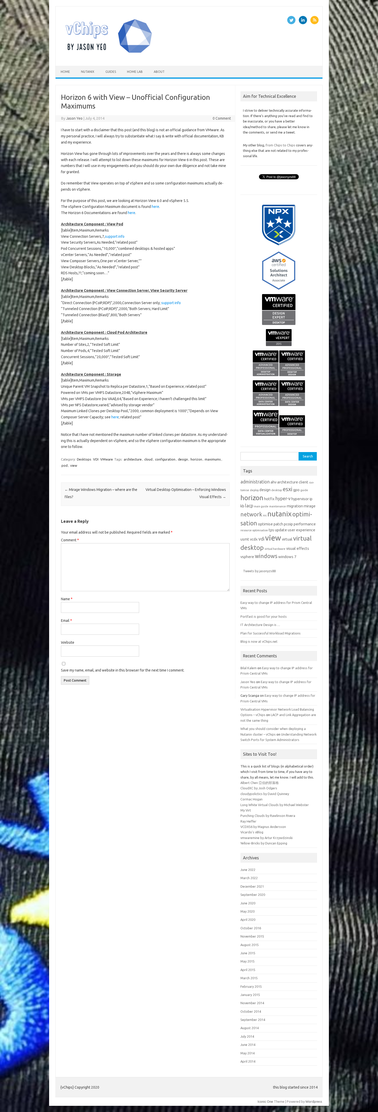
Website (67, 642)
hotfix (269, 499)
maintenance (277, 506)
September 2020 (252, 894)
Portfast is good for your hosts (263, 616)
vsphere (247, 556)
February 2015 (251, 986)
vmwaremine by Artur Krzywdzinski (266, 838)
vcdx (254, 539)
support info (114, 236)
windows (266, 556)
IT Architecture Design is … (260, 624)
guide (304, 490)
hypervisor (300, 499)
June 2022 (247, 869)
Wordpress (313, 1101)
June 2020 (247, 903)
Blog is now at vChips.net (258, 641)
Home (65, 71)
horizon (196, 459)
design (183, 459)
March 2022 (249, 878)
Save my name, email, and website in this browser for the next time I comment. (122, 670)
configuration (165, 459)
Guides (110, 71)
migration (295, 506)
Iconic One (265, 1101)
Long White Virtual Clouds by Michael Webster (274, 805)
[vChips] (109, 57)
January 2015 (250, 994)
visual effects (297, 548)
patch (278, 524)
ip (311, 499)
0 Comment (222, 118)
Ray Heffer (248, 821)
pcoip (288, 524)
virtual (287, 539)
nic (265, 515)
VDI (95, 459)
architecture (133, 459)
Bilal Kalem (248, 668)
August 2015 (249, 945)
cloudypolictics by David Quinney (264, 794)
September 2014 (252, 1019)
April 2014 (247, 1061)
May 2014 (247, 1053)
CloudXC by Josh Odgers (258, 788)
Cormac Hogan (251, 799)
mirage (310, 506)
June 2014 (247, 1044)
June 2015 (247, 953)
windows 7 (287, 556)
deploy (254, 490)
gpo (296, 490)
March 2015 (249, 978)
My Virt (245, 810)
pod (64, 465)
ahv (273, 482)
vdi (261, 538)
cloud (148, 459)
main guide (261, 506)
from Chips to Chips (280, 145)
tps (271, 530)
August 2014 (249, 1028)
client (303, 482)
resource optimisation (254, 530)
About (159, 71)
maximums (213, 459)
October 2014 (250, 1011)
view (73, 465)
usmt (244, 539)
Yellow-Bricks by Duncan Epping (263, 843)
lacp (249, 505)
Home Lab (135, 71)
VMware (106, 459)
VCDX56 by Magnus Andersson (263, 826)
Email (66, 621)
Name (67, 599)
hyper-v (283, 498)
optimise (265, 524)
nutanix (87, 71)
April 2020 (247, 919)
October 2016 (250, 928)
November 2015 (252, 936)
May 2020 (247, 911)
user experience (301, 530)
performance (305, 524)
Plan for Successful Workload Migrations (270, 633)
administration (255, 481)
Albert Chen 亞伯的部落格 (259, 782)
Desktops (84, 459)
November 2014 (252, 1003)
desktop (276, 490)
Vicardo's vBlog (251, 832)
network (251, 514)
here (155, 207)
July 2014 (247, 1036)
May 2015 (247, 961)
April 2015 (247, 970)
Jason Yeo (74, 118)
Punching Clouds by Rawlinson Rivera (267, 815)
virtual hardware (275, 548)
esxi (287, 489)
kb (242, 506)
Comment (70, 540)
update (281, 530)
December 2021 (252, 886)
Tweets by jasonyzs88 (259, 571)
